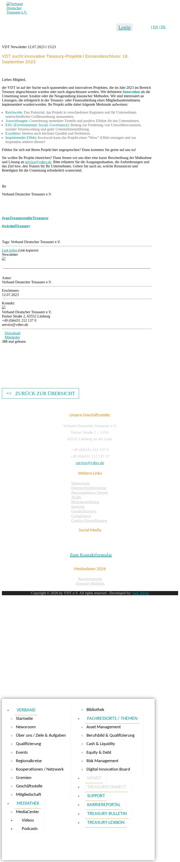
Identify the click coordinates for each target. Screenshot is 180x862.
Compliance (81, 516)
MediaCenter (27, 812)
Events (22, 752)
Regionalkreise (29, 761)
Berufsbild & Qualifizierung (110, 735)
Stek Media (140, 593)
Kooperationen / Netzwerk (40, 769)
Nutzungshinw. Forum (89, 492)
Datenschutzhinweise (89, 488)
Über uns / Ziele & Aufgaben (41, 735)
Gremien (23, 778)
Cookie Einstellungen (89, 520)
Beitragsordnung (85, 502)
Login (124, 27)
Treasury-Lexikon (105, 822)
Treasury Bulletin (90, 583)
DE (163, 27)
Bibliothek (95, 710)
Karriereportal (90, 579)
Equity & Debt (98, 752)
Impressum (80, 483)
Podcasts (30, 829)
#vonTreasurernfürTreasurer (25, 218)
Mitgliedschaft (28, 795)
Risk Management (102, 761)
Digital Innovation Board (108, 769)
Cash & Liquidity (100, 744)
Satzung (78, 506)
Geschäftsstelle (29, 786)
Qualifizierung (28, 744)
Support (96, 796)
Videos (28, 820)
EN (155, 27)
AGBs (76, 497)
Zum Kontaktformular (91, 554)
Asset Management (103, 727)
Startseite (24, 719)
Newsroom (26, 727)
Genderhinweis (83, 511)
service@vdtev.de (90, 463)
